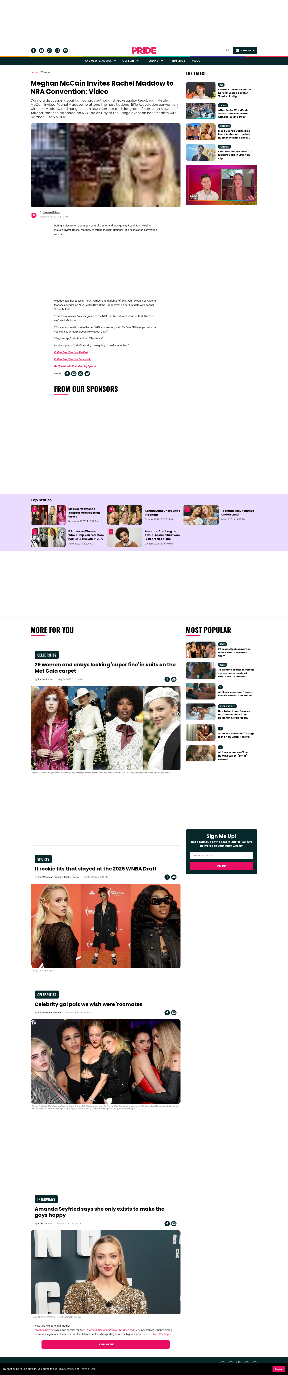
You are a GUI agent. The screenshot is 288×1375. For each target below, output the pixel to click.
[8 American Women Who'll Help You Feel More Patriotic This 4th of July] (48, 537)
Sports (43, 859)
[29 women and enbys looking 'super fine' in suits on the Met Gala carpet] (105, 728)
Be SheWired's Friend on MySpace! (75, 366)
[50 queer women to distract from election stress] (48, 515)
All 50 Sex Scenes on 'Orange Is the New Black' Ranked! (236, 735)
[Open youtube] (65, 50)
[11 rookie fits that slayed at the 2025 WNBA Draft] (105, 926)
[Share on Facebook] (67, 373)
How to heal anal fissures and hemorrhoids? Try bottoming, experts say (234, 714)
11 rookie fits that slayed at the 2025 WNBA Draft (95, 868)
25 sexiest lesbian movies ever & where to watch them (234, 652)
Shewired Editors (51, 212)
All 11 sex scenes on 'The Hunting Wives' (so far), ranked (233, 756)
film (221, 84)
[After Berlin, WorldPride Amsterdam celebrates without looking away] (201, 111)
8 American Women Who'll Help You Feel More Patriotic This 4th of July (86, 535)
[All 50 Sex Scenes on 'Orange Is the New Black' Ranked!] (201, 732)
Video (196, 60)
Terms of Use (88, 1369)
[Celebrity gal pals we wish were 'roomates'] (105, 1061)
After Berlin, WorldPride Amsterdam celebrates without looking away (233, 114)
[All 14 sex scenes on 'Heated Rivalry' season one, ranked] (201, 691)
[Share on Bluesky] (87, 373)
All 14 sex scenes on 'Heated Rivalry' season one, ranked (235, 693)
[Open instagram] (57, 50)
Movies (223, 644)
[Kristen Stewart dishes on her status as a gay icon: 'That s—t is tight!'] (201, 90)
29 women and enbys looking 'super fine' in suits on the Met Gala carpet (105, 668)
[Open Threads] (49, 50)
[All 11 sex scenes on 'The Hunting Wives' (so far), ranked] (201, 753)
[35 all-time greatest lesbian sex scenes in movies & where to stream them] (201, 670)
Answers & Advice (98, 60)
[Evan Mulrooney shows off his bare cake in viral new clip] (201, 152)
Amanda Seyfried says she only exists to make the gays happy (99, 1212)
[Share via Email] (73, 373)
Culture (128, 60)
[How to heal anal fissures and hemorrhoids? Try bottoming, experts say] (201, 712)
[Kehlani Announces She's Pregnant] (124, 515)
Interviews (46, 1199)
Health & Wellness (227, 706)
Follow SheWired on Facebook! (72, 359)
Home (34, 72)
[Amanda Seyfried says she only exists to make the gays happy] (105, 1272)
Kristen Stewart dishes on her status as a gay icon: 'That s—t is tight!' (234, 93)
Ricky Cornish (45, 1223)
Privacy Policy (66, 1369)
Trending (152, 60)
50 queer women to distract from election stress (84, 512)
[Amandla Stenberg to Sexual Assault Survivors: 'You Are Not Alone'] (124, 537)
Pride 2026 (177, 60)
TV (220, 687)
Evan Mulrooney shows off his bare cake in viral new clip (235, 155)
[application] (221, 185)
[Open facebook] (33, 50)
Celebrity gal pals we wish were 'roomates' (89, 1004)
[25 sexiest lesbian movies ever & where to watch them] (201, 650)
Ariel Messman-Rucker (49, 877)
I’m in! (221, 866)
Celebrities (225, 126)
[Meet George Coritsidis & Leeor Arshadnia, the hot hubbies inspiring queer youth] (201, 132)
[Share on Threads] (80, 373)
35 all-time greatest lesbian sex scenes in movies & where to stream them (236, 673)
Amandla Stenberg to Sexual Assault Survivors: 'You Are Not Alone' (162, 535)
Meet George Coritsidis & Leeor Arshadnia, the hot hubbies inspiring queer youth (234, 136)
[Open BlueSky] (41, 50)
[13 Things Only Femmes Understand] (201, 515)
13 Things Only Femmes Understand (237, 512)
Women (45, 72)
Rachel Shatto (45, 679)
